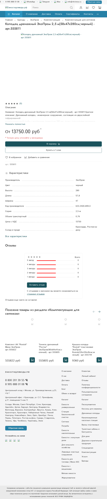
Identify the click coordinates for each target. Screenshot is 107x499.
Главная (9, 19)
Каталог (16, 14)
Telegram (46, 2)
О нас (64, 376)
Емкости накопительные (68, 432)
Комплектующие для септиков (80, 19)
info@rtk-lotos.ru (74, 2)
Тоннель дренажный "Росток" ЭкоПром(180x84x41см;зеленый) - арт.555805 (50, 348)
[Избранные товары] (93, 8)
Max (58, 2)
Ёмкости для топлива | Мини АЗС (70, 460)
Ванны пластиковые (90, 425)
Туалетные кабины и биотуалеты (90, 430)
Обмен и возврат (69, 393)
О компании (32, 14)
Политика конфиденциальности (91, 386)
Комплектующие (52, 19)
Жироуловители (68, 478)
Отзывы (85, 380)
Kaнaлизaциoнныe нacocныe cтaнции (89, 419)
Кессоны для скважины (92, 409)
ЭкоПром (34, 19)
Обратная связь (93, 2)
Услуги (84, 456)
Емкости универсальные (68, 406)
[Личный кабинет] (81, 8)
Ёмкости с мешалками (67, 467)
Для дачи (86, 436)
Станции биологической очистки (68, 414)
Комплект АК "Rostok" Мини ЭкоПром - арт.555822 (16, 347)
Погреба (65, 426)
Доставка (46, 14)
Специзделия (87, 448)
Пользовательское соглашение (89, 393)
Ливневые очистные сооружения (70, 453)
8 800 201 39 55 (14, 380)
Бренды (21, 19)
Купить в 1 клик (53, 150)
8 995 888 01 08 (12, 2)
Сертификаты (73, 14)
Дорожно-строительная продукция (92, 442)
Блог (64, 389)
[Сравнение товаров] (87, 8)
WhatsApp (30, 2)
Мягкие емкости (69, 473)
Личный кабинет (89, 376)
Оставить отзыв (36, 284)
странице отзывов (35, 294)
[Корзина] (100, 8)
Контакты (88, 14)
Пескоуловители (89, 404)
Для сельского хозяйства (68, 446)
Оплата (58, 14)
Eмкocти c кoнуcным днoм (71, 439)
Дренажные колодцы (91, 413)
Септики (65, 421)
